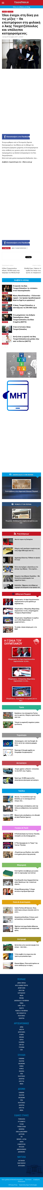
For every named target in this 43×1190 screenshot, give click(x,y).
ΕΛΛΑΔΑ (4, 11)
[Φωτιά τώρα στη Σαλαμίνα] (8, 541)
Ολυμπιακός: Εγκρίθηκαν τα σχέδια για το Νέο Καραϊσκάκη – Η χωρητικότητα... (26, 620)
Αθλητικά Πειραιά (23, 594)
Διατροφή (21, 939)
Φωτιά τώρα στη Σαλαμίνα (24, 539)
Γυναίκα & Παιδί (21, 828)
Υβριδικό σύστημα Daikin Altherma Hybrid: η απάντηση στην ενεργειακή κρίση (27, 928)
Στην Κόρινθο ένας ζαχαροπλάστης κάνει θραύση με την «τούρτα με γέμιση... (26, 882)
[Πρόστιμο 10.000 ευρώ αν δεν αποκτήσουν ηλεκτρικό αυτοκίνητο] (8, 780)
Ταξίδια (21, 791)
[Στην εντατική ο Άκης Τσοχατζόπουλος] (7, 329)
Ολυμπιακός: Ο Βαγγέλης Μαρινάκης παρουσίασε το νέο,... (21, 680)
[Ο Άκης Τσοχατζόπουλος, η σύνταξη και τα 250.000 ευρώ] (7, 307)
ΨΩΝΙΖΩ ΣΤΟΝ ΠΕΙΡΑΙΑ (23, 504)
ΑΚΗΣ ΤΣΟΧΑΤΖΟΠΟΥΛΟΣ (19, 248)
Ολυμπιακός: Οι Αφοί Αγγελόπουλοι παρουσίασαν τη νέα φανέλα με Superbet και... (27, 601)
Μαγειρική (21, 865)
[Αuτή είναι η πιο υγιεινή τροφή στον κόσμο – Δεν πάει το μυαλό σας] (8, 947)
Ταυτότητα (28, 1179)
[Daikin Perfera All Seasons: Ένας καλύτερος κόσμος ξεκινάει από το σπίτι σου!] (8, 910)
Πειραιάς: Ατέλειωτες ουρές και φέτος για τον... (22, 522)
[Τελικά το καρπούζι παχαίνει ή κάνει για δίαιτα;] (8, 724)
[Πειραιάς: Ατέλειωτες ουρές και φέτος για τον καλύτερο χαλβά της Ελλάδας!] (21, 514)
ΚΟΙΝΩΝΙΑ (5, 334)
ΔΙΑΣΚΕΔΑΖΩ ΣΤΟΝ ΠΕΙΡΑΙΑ (23, 475)
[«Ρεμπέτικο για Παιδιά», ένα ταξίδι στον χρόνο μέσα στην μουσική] (8, 854)
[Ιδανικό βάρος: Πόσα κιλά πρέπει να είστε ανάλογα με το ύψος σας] (8, 965)
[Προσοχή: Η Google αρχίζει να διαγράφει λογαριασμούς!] (8, 752)
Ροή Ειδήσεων (23, 534)
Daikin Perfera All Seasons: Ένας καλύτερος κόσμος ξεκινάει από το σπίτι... (27, 910)
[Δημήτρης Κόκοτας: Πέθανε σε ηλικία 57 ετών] (8, 560)
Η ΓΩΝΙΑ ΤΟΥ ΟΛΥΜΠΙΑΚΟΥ (13, 642)
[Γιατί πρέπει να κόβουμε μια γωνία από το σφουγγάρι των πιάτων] (8, 873)
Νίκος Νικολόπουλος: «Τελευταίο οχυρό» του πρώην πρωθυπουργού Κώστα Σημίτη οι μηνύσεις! (26, 298)
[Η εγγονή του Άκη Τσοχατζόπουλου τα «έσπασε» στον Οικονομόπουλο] (7, 288)
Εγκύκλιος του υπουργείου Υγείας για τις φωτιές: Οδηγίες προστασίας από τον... (27, 715)
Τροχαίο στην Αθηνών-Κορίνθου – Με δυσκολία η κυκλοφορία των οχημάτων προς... (27, 578)
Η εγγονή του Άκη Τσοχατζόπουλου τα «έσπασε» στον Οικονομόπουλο (25, 288)
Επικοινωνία (21, 1181)
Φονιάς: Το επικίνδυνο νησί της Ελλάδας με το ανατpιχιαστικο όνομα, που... (25, 799)
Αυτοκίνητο (21, 763)
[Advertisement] (21, 187)
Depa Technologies (31, 1185)
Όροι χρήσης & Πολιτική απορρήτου (12, 1179)
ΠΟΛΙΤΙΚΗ (10, 11)
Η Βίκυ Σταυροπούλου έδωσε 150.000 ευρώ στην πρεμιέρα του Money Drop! (11, 271)
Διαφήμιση (36, 1179)
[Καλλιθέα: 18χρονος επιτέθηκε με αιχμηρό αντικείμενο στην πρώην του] (8, 587)
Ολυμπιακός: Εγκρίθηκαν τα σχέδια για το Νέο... (21, 700)
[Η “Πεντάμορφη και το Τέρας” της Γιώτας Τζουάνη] (8, 845)
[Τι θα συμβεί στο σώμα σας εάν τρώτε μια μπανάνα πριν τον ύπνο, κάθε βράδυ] (8, 956)
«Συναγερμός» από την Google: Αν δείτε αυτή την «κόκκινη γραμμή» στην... (26, 743)
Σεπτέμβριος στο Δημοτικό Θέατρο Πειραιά (21, 491)
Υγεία (21, 707)
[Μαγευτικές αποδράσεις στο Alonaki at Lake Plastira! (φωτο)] (8, 817)
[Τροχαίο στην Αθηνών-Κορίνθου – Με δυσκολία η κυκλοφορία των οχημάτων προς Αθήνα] (8, 578)
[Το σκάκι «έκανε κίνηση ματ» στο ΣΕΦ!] (8, 629)
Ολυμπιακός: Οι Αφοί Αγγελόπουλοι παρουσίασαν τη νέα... (21, 660)
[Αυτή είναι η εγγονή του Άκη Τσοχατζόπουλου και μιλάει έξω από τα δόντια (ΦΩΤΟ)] (7, 338)
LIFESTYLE (5, 293)
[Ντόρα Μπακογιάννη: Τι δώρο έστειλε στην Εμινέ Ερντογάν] (8, 891)
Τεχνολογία (21, 735)
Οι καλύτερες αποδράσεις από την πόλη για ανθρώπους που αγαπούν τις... (26, 808)
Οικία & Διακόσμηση (21, 902)
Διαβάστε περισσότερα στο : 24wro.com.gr (17, 162)
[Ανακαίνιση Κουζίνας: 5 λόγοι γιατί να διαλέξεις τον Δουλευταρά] (8, 919)
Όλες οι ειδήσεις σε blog (21, 7)
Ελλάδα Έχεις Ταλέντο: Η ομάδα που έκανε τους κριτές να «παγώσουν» (32, 271)
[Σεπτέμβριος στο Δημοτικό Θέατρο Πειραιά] (21, 484)
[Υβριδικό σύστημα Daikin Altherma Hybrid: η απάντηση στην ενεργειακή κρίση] (8, 928)
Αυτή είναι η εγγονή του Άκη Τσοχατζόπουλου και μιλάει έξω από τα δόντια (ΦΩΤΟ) (26, 339)
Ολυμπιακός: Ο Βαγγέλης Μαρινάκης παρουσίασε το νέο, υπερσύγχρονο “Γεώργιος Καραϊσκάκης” (27, 611)
